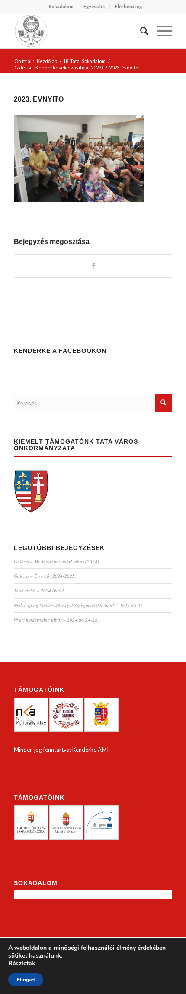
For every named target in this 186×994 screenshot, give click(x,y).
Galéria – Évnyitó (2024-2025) (45, 576)
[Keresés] (139, 30)
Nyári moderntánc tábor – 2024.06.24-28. (56, 619)
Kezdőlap (47, 61)
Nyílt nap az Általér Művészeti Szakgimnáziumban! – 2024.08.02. (79, 605)
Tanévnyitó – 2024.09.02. (39, 590)
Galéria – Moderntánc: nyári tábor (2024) (56, 561)
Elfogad (26, 979)
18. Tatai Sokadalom (84, 61)
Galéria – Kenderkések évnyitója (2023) (58, 67)
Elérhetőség (128, 6)
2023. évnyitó (39, 99)
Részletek (21, 964)
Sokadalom (61, 6)
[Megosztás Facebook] (93, 266)
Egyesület (94, 6)
